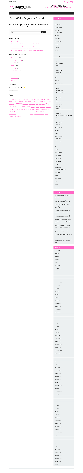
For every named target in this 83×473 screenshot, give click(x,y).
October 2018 (58, 461)
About (17, 13)
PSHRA (12, 80)
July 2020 (57, 405)
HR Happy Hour (59, 108)
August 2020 (57, 402)
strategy (26, 111)
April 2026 (57, 262)
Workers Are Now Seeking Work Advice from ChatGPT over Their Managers (27, 43)
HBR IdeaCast (59, 138)
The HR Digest (16, 70)
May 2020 (57, 411)
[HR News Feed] (20, 9)
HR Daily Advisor (59, 70)
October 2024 (58, 315)
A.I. (55, 21)
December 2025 (58, 274)
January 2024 (58, 341)
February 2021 (58, 394)
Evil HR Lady (59, 95)
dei (44, 99)
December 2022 (58, 376)
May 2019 (57, 443)
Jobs (27, 109)
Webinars (57, 187)
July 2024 (57, 323)
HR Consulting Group (60, 68)
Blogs (35, 99)
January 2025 (58, 306)
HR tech (48, 107)
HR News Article (24, 107)
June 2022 (57, 388)
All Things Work (59, 85)
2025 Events (44, 13)
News (11, 111)
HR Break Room (59, 104)
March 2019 (57, 449)
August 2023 (57, 353)
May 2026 (57, 259)
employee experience (28, 101)
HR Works (58, 113)
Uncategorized (14, 75)
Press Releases (58, 161)
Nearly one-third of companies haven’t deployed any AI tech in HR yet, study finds (63, 221)
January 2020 (58, 423)
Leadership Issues (58, 136)
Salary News (57, 172)
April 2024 (57, 332)
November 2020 (58, 399)
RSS (70, 2)
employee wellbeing (41, 101)
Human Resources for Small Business (64, 115)
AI (15, 99)
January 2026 (58, 271)
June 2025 (57, 291)
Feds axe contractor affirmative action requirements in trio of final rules (25, 48)
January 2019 (58, 452)
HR (46, 104)
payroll (56, 149)
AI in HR (19, 99)
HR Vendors (57, 80)
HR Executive (57, 53)
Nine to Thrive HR (60, 120)
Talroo (54, 5)
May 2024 (57, 329)
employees (34, 101)
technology (32, 114)
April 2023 (57, 364)
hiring (37, 104)
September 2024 (58, 317)
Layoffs (56, 133)
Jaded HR (58, 117)
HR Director (58, 72)
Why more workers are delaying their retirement (21, 41)
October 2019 (58, 429)
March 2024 (57, 335)
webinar (46, 114)
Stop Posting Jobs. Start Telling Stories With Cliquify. (59, 7)
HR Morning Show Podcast (60, 56)
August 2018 (57, 464)
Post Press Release (34, 13)
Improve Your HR (58, 127)
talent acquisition (32, 111)
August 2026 (57, 250)
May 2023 (57, 361)
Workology (58, 124)
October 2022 (58, 382)
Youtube (67, 2)
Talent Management (23, 114)
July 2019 (57, 438)
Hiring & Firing (42, 104)
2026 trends (12, 99)
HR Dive (56, 50)
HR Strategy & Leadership (40, 107)
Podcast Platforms (58, 152)
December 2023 (58, 344)
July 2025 (57, 288)
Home (12, 13)
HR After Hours (59, 101)
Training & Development (39, 114)
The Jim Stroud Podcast (61, 169)
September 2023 (58, 350)
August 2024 (57, 320)
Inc (24, 109)
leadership (32, 109)
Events (56, 44)
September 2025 (58, 282)
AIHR (14, 73)
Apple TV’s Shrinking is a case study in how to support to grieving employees (27, 50)
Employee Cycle (59, 90)
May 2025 (57, 294)
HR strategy (33, 107)
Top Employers (59, 32)
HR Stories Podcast (60, 111)
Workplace (17, 116)
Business (57, 30)
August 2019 (57, 435)
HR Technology (14, 109)
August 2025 (57, 285)
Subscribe (24, 13)
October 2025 (58, 279)
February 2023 (58, 370)
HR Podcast (57, 77)
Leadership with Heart (60, 140)
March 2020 (57, 417)
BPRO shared (40, 99)
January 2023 (58, 373)
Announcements (14, 78)
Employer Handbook (17, 60)
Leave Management (59, 143)
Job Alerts (57, 130)
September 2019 (58, 432)
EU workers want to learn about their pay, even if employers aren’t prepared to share (63, 241)
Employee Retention (59, 41)
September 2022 (58, 385)
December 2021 (58, 391)
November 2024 (58, 312)
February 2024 (58, 338)
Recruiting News (54, 13)
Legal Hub (38, 109)
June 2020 (57, 408)
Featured (18, 104)
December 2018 (58, 455)
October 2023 (58, 347)
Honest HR (58, 97)
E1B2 (57, 88)
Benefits (31, 99)
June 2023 (57, 358)
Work (11, 116)
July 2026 (57, 253)
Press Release (17, 111)
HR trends (21, 109)
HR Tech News (63, 13)
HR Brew (15, 68)
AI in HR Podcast (58, 24)
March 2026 (57, 265)
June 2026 (57, 256)
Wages (56, 184)
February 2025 (58, 303)
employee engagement (19, 101)
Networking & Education (45, 109)
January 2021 (58, 397)
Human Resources (15, 57)
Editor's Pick (57, 38)
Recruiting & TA (58, 167)
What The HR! (59, 122)
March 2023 (57, 367)
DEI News (57, 35)
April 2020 (57, 414)
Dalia (53, 6)
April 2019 (57, 446)
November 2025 (58, 277)
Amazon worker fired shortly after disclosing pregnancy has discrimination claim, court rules (30, 46)
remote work (22, 111)
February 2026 (58, 268)
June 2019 (57, 440)
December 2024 (58, 309)
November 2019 (58, 426)
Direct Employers (59, 63)
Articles (26, 99)
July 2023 (57, 356)
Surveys (56, 175)
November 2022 (58, 379)
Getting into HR (32, 104)
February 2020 (58, 420)
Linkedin (65, 2)
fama (47, 101)
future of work (25, 104)
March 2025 (57, 300)
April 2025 (57, 297)
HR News (13, 65)
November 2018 (58, 458)
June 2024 (57, 326)
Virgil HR (56, 181)
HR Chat (15, 62)
